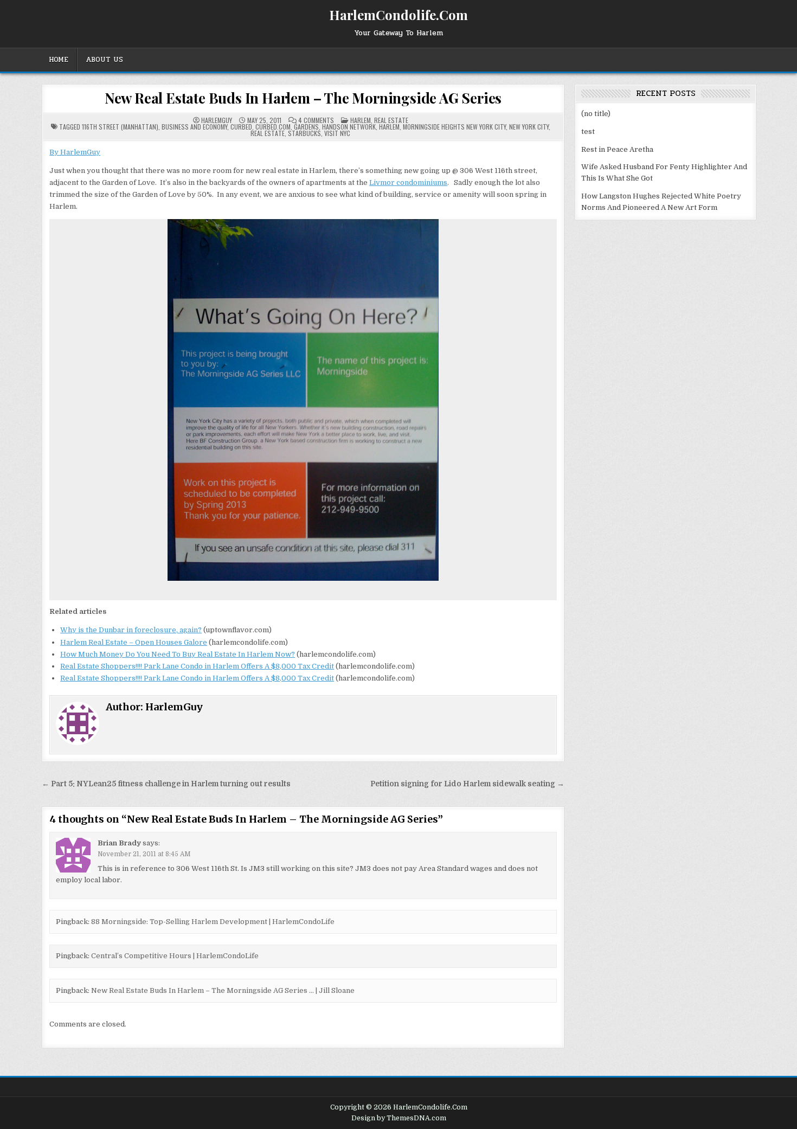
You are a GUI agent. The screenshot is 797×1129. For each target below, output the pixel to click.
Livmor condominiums (408, 182)
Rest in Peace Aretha (617, 149)
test (588, 131)
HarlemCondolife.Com (398, 14)
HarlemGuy (216, 120)
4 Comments (316, 120)
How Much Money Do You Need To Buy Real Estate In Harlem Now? (177, 654)
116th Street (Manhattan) (120, 126)
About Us (104, 59)
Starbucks (304, 133)
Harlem (360, 120)
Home (58, 59)
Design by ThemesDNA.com (398, 1118)
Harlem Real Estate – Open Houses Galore (133, 642)
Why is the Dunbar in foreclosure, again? (131, 630)
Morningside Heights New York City (454, 126)
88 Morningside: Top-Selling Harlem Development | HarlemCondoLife (213, 922)
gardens (306, 126)
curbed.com (273, 126)
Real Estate (391, 120)
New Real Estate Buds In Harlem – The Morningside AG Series (303, 97)
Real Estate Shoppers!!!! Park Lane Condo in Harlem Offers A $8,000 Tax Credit (197, 666)
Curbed (241, 126)
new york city (529, 126)
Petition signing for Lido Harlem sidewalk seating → (467, 784)
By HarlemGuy (74, 152)
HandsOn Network (349, 126)
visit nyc (337, 133)
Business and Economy (194, 126)
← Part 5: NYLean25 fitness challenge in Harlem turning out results (166, 784)
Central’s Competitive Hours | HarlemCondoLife (175, 956)
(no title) (595, 114)
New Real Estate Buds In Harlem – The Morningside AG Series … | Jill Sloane (223, 990)
